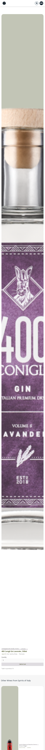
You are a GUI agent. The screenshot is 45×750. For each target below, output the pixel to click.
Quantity (3, 657)
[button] (37, 3)
